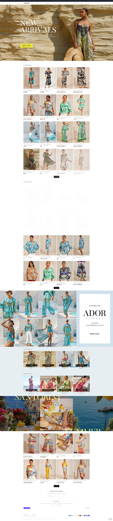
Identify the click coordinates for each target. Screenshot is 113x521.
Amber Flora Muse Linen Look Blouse (28, 282)
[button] (37, 3)
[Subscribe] (63, 496)
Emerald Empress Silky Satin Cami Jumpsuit (29, 171)
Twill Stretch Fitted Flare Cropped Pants (45, 480)
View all (56, 176)
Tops (31, 368)
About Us (41, 503)
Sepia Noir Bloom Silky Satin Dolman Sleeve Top (79, 231)
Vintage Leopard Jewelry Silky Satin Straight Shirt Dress (64, 171)
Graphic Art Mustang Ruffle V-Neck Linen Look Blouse (47, 282)
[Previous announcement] (24, 1)
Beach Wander (31, 393)
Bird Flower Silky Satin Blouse (61, 282)
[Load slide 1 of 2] (54, 62)
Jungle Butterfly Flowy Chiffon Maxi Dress (45, 171)
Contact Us (49, 503)
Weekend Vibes (81, 393)
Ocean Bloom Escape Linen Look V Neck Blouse (63, 256)
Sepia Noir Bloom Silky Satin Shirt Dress (62, 231)
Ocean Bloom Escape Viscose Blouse (28, 256)
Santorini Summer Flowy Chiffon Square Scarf (79, 454)
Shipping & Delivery (60, 503)
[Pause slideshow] (60, 62)
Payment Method (54, 503)
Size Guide (71, 503)
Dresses (64, 368)
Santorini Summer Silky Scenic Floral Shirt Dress (79, 480)
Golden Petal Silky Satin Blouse (27, 231)
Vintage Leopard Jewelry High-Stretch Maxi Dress (79, 171)
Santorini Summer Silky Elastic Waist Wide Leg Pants (47, 454)
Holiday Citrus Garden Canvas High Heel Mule (63, 454)
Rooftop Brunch (64, 393)
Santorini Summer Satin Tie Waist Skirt (62, 480)
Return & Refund (66, 503)
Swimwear (81, 368)
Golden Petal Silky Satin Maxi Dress (45, 231)
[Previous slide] (53, 62)
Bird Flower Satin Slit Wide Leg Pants (78, 282)
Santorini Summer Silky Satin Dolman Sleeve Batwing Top (31, 454)
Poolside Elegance (47, 393)
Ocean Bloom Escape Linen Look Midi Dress (79, 256)
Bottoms (47, 368)
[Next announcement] (89, 1)
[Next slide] (58, 62)
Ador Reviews (45, 503)
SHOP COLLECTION (56, 413)
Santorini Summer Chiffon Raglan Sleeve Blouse (29, 480)
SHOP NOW (56, 318)
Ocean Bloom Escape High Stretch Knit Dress (46, 256)
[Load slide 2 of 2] (56, 62)
